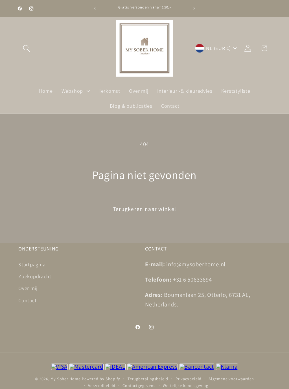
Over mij (28, 288)
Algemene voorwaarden (231, 378)
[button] (26, 48)
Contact (27, 300)
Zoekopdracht (34, 276)
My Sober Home (66, 378)
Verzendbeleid (101, 385)
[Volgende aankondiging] (194, 8)
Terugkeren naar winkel (144, 209)
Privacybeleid (189, 378)
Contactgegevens (139, 385)
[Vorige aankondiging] (95, 8)
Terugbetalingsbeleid (148, 378)
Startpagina (32, 264)
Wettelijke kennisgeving (185, 385)
